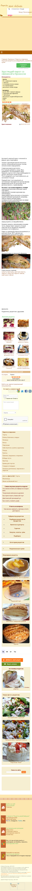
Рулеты (5, 453)
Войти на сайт (10, 804)
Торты (5, 435)
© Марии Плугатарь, (8, 879)
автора (16, 871)
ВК (9, 821)
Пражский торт (16, 601)
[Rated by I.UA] (21, 889)
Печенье (5, 440)
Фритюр (5, 461)
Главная (4, 59)
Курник (16, 644)
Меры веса (9, 830)
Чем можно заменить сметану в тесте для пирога (16, 510)
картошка (10, 272)
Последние (5, 374)
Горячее (17, 528)
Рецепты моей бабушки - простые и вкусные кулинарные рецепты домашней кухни (16, 873)
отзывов (25, 104)
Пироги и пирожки (21, 59)
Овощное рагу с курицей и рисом (16, 740)
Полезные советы (12, 831)
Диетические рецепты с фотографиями (16, 577)
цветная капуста (19, 272)
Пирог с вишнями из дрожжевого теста (9, 354)
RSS (24, 821)
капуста (4, 272)
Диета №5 (11, 476)
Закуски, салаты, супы (17, 532)
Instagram (14, 821)
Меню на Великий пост (10, 481)
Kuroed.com (6, 877)
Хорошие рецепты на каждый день (13, 61)
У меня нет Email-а (12, 398)
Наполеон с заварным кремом (16, 621)
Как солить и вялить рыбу (11, 501)
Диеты (5, 476)
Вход (20, 12)
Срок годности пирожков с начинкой (8, 367)
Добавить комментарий (10, 424)
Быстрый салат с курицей (16, 717)
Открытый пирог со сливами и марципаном (23, 367)
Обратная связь (11, 819)
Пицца (5, 450)
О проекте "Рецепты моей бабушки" (18, 816)
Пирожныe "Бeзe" (16, 762)
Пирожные (6, 445)
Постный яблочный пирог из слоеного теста (23, 354)
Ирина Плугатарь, (6, 866)
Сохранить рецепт (23, 65)
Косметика (9, 834)
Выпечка (11, 59)
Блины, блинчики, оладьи (11, 437)
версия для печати (25, 124)
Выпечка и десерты (17, 525)
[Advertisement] (16, 34)
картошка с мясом (7, 275)
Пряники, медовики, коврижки (13, 456)
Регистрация (27, 12)
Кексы (4, 442)
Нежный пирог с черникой (9, 341)
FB (7, 821)
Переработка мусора (12, 852)
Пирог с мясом (23, 327)
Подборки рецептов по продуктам (17, 520)
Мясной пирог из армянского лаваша (23, 341)
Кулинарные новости (13, 833)
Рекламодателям (11, 818)
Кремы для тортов (9, 463)
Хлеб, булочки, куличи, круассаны (13, 448)
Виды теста (7, 458)
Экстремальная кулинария (14, 828)
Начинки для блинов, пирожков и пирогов (13, 469)
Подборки (17, 536)
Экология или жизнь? (12, 854)
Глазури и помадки (9, 466)
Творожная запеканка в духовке (13, 493)
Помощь (9, 807)
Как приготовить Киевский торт (13, 496)
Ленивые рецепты (21, 688)
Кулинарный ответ (12, 843)
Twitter (20, 821)
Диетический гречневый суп (12, 498)
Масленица (6, 479)
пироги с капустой (7, 273)
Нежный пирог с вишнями (9, 327)
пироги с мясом (19, 273)
